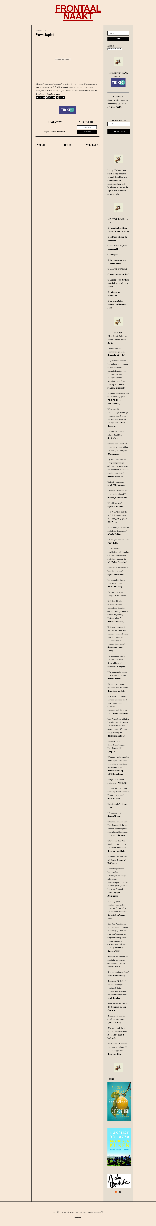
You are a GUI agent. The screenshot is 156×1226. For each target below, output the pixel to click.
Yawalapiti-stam (53, 94)
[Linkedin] (53, 97)
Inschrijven (119, 131)
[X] (40, 97)
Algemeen (55, 122)
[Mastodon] (43, 97)
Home (78, 1217)
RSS (119, 1191)
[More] (63, 97)
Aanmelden (87, 132)
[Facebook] (47, 97)
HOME (67, 145)
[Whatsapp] (60, 97)
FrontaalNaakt (78, 12)
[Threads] (57, 97)
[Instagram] (50, 97)
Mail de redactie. (59, 131)
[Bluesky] (37, 97)
